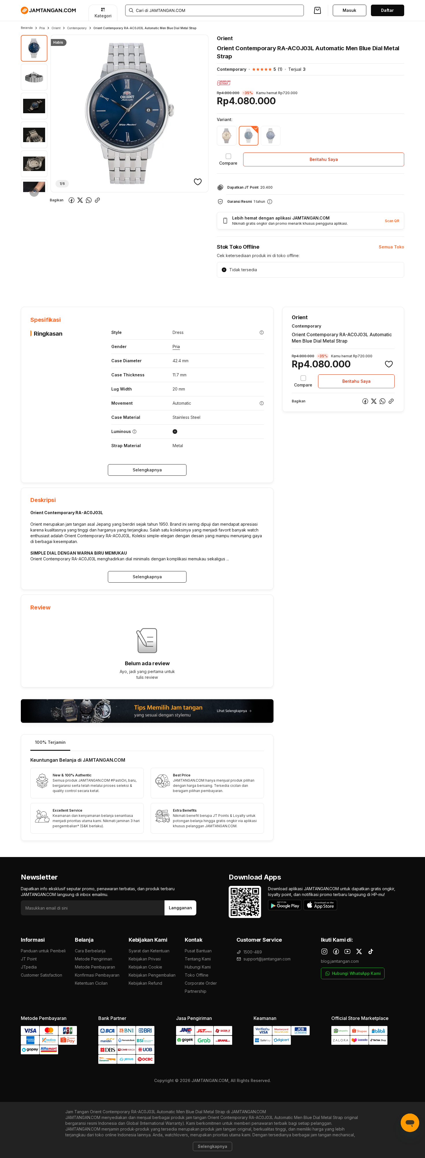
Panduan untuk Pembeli (43, 950)
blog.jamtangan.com (340, 961)
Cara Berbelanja (90, 950)
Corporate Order (201, 983)
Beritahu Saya (324, 159)
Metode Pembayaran (95, 966)
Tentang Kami (198, 958)
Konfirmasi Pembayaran (97, 975)
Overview (30, 289)
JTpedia (29, 966)
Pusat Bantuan (198, 950)
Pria (42, 28)
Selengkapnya (147, 469)
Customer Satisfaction (41, 975)
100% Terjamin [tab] (50, 742)
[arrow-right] (34, 192)
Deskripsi (87, 289)
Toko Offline (196, 975)
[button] (264, 69)
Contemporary (77, 28)
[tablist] (147, 743)
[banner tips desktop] (147, 711)
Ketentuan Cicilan (91, 983)
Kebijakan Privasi (145, 958)
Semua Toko (391, 246)
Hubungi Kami (198, 966)
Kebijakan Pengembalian (152, 975)
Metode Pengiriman (93, 958)
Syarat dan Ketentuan (149, 950)
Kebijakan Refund (145, 983)
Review (145, 289)
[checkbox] (228, 159)
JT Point (29, 958)
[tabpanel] (147, 796)
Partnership (195, 991)
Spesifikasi (59, 289)
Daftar (387, 10)
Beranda (27, 27)
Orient (55, 28)
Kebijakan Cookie (145, 966)
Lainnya (170, 288)
